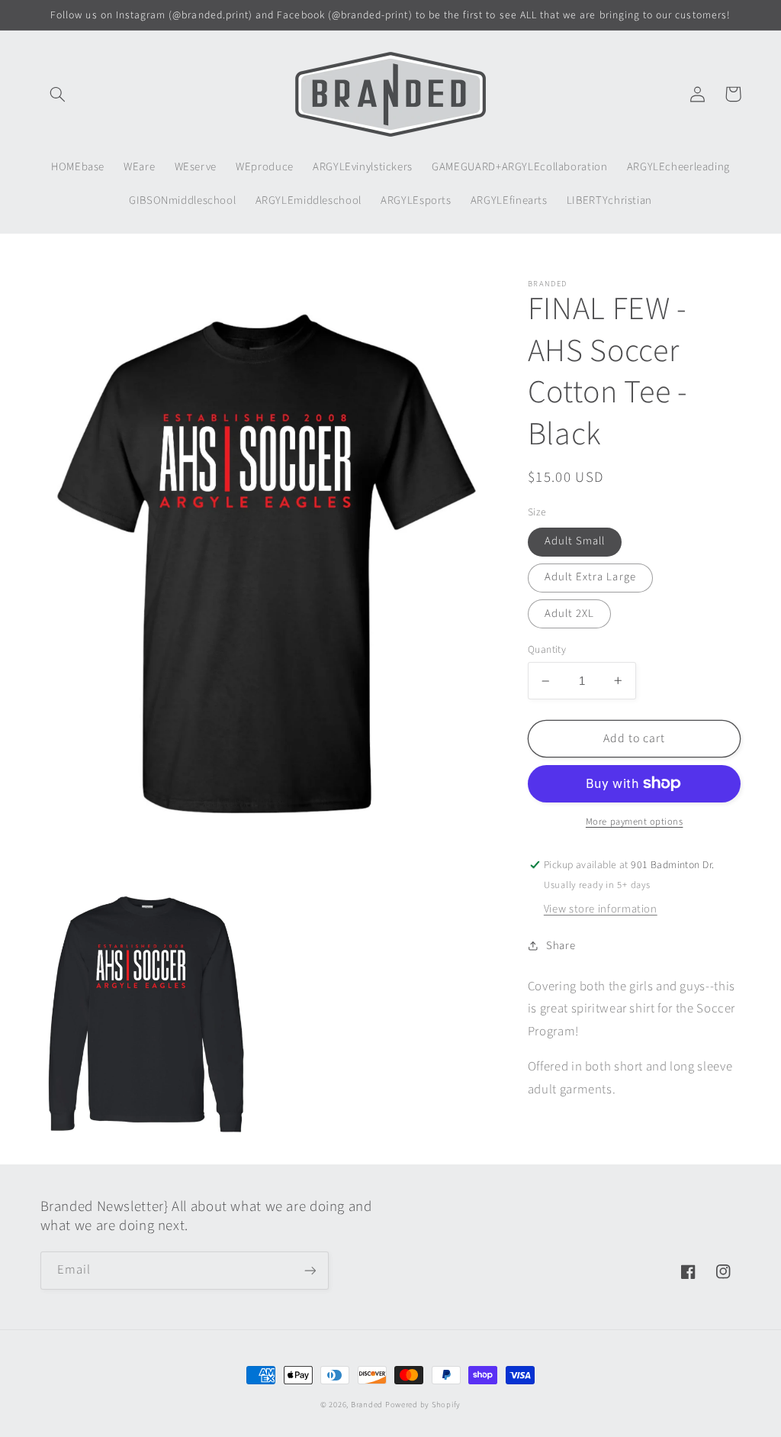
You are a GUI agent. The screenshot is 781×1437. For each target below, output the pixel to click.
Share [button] (560, 946)
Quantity (547, 649)
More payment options (634, 821)
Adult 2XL (569, 613)
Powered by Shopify (423, 1404)
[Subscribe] (309, 1270)
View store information (600, 909)
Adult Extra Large (590, 577)
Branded (368, 1404)
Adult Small (575, 541)
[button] (58, 93)
